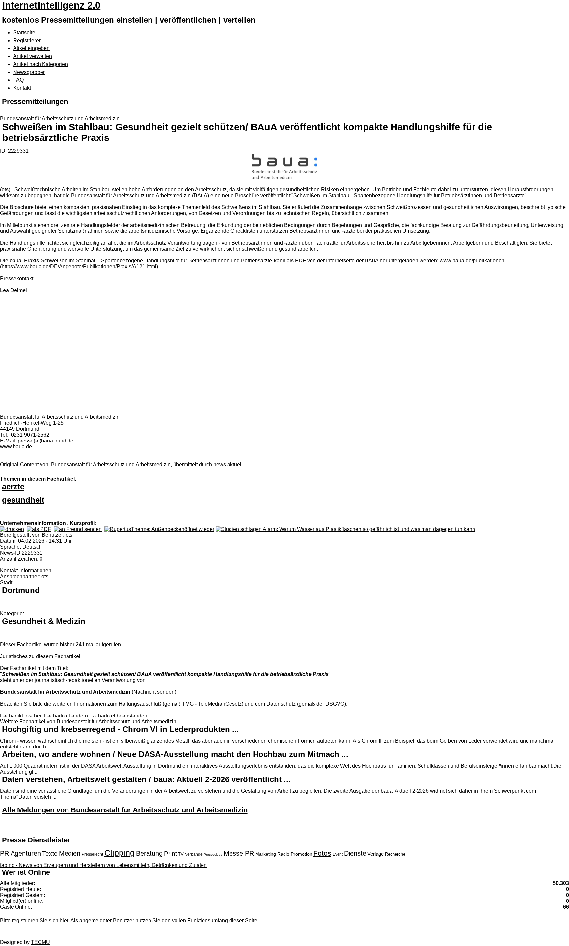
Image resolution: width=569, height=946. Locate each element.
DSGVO (334, 704)
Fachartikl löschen (22, 715)
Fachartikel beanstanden (118, 715)
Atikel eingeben (31, 48)
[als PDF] (39, 529)
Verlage (375, 854)
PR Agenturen (20, 853)
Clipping (119, 852)
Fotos (322, 853)
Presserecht (92, 854)
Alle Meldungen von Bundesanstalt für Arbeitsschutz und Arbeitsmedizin (125, 810)
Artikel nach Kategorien (40, 64)
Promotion (301, 854)
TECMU (40, 942)
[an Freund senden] (78, 529)
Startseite (24, 32)
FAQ (18, 80)
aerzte (13, 486)
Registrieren (27, 40)
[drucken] (12, 529)
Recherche (395, 854)
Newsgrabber (29, 72)
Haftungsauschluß (140, 704)
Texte (50, 853)
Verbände (194, 854)
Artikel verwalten (32, 56)
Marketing (265, 854)
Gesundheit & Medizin (43, 621)
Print (170, 853)
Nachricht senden (154, 692)
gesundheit (23, 499)
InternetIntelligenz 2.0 (51, 5)
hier (64, 920)
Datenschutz (281, 704)
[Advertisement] (99, 357)
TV (181, 854)
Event (338, 854)
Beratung (149, 853)
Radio (283, 854)
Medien (69, 853)
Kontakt (22, 88)
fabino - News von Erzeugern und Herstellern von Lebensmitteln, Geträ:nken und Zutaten (103, 865)
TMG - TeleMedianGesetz (212, 704)
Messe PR (239, 853)
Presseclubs (213, 854)
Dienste (355, 853)
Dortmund (21, 590)
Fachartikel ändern (66, 715)
